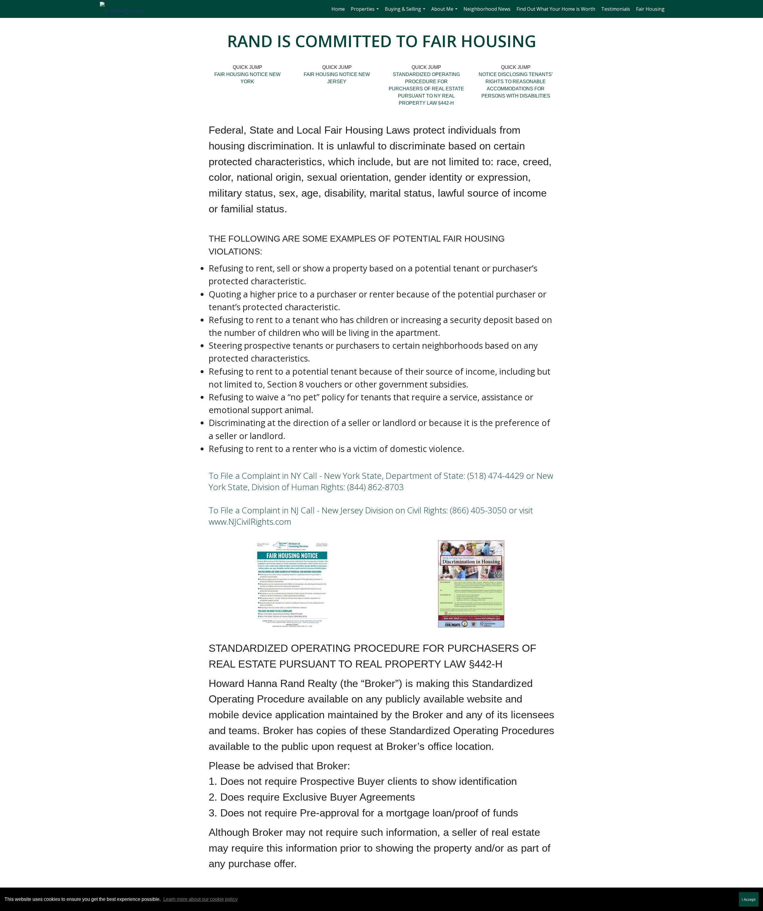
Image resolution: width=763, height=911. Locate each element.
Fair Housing (650, 9)
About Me (445, 12)
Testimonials (615, 9)
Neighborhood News (487, 9)
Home (338, 9)
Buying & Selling (406, 12)
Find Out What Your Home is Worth (556, 9)
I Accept (749, 899)
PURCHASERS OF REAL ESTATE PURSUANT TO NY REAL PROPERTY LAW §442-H (426, 96)
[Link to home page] (125, 9)
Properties (365, 12)
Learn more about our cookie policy (200, 899)
